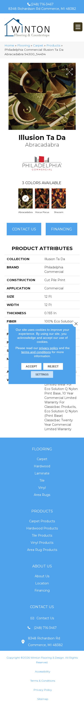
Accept (31, 366)
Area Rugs (42, 495)
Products (53, 45)
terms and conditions (36, 352)
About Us (42, 576)
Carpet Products (42, 521)
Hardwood (42, 466)
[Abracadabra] (25, 198)
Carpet (38, 45)
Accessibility (42, 671)
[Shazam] (58, 198)
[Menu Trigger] (77, 26)
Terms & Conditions (42, 680)
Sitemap (42, 699)
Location (42, 583)
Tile (42, 480)
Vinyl (42, 488)
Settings (42, 374)
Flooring (23, 45)
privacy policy (48, 348)
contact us (45, 618)
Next (77, 197)
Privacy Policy (43, 689)
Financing (42, 590)
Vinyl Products (42, 543)
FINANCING (61, 229)
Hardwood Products (42, 528)
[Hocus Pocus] (42, 198)
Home (9, 45)
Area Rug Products (42, 550)
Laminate (42, 473)
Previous (6, 197)
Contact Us (24, 229)
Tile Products (42, 535)
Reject (53, 366)
